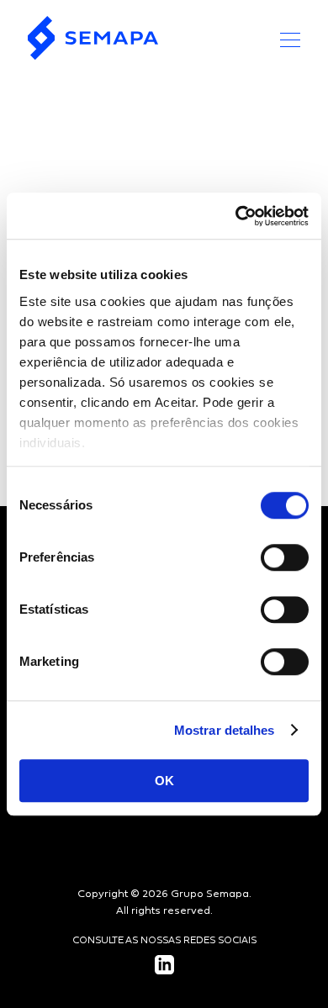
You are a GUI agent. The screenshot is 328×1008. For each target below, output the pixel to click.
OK (164, 780)
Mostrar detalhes (224, 730)
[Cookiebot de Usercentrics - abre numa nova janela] (236, 216)
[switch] (285, 557)
